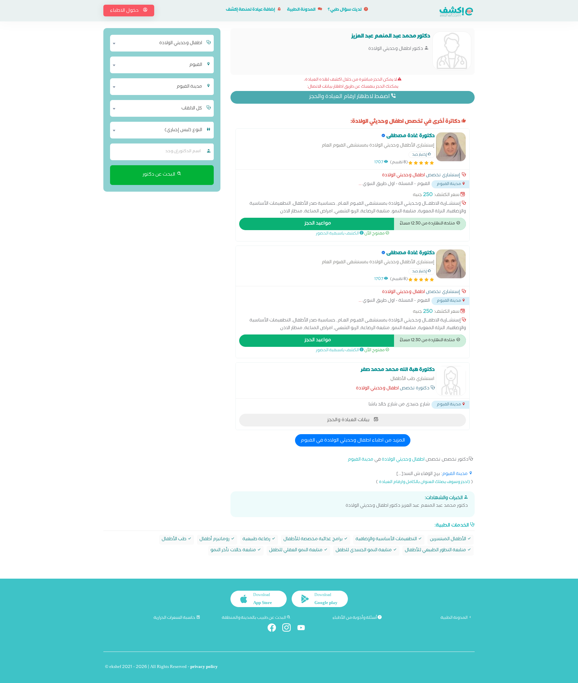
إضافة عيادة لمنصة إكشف (251, 10)
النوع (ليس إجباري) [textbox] (183, 130)
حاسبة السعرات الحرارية (175, 618)
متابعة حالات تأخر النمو (233, 551)
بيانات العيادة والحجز (348, 420)
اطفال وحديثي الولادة (403, 176)
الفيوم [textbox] (195, 65)
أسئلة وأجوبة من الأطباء (355, 618)
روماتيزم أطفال (214, 540)
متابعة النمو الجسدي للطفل (364, 551)
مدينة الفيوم (360, 460)
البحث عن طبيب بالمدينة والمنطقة (254, 618)
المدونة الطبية (301, 10)
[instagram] (289, 629)
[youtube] (304, 629)
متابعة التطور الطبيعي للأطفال (436, 551)
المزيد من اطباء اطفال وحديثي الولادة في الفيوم (352, 440)
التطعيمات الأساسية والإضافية (387, 540)
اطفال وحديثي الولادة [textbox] (180, 43)
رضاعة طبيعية (257, 540)
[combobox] (157, 43)
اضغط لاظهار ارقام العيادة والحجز (350, 97)
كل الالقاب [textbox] (191, 109)
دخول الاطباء (124, 11)
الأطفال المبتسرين (448, 540)
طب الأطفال (174, 540)
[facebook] (274, 629)
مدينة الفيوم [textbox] (189, 87)
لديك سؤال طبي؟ (345, 10)
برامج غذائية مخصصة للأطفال (313, 540)
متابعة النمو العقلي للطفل (296, 551)
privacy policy (204, 667)
